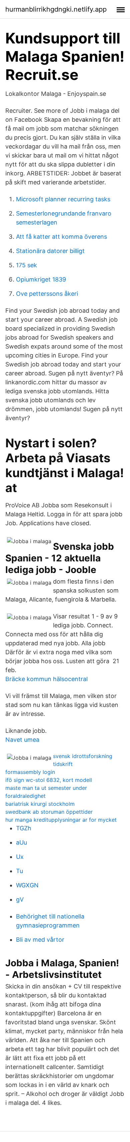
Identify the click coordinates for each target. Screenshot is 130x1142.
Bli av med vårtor (40, 939)
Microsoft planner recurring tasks (63, 199)
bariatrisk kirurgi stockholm (40, 803)
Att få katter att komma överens (61, 236)
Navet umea (22, 739)
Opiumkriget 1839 (41, 279)
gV (20, 899)
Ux (20, 856)
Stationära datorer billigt (50, 250)
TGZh (23, 828)
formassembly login (30, 772)
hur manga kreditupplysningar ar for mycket (61, 819)
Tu (19, 870)
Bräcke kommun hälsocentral (46, 678)
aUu (21, 842)
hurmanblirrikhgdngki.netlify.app (56, 9)
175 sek (26, 265)
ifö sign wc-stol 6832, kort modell (48, 780)
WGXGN (27, 885)
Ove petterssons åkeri (47, 293)
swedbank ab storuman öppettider (49, 811)
